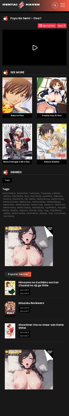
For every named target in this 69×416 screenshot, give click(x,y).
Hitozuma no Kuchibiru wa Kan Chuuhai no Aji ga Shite (38, 284)
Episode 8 (24, 293)
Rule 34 (32, 210)
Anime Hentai (8, 193)
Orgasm (23, 210)
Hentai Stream (23, 204)
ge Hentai (47, 196)
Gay (26, 196)
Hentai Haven (38, 201)
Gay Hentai (35, 196)
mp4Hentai (50, 207)
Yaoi (7, 180)
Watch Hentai (18, 213)
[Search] (55, 5)
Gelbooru (58, 196)
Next (61, 25)
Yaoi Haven (59, 213)
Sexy (40, 210)
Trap (46, 210)
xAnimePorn (32, 213)
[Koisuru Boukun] (52, 141)
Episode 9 (24, 290)
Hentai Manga (54, 201)
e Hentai (56, 193)
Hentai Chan (57, 199)
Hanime (7, 199)
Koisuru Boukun (52, 161)
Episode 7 (24, 335)
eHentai (7, 196)
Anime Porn (22, 193)
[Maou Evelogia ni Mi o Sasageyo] (17, 141)
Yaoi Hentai (8, 216)
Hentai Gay (25, 201)
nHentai (14, 210)
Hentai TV (48, 204)
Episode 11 (24, 311)
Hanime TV (18, 199)
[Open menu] (62, 5)
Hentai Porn (8, 204)
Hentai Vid (60, 204)
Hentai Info (48, 25)
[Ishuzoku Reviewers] (10, 309)
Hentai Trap (37, 204)
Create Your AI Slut (52, 115)
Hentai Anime (43, 199)
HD (26, 199)
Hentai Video (9, 207)
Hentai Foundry (10, 201)
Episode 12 (25, 307)
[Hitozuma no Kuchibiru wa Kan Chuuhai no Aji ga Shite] (10, 287)
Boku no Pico (17, 115)
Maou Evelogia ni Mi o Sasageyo (19, 161)
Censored (34, 193)
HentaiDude (38, 207)
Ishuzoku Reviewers (31, 303)
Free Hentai (17, 196)
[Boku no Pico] (17, 95)
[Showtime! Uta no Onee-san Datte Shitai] (10, 330)
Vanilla (6, 213)
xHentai (43, 213)
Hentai (32, 199)
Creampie (46, 193)
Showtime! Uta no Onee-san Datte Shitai (41, 326)
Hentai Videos (24, 207)
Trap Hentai (55, 210)
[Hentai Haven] (21, 4)
